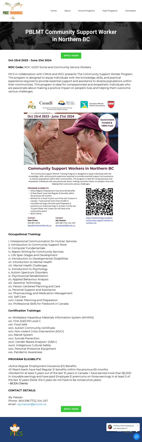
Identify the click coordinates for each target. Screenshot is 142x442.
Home (54, 11)
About (67, 11)
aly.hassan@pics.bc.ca (32, 404)
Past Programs (110, 11)
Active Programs (86, 11)
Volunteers (130, 11)
